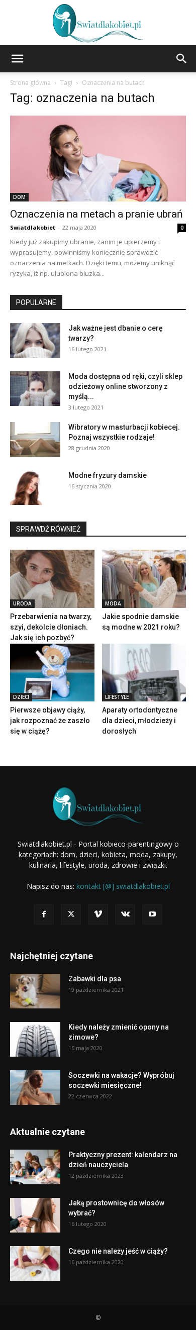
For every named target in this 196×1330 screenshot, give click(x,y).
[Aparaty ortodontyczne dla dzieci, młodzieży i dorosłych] (144, 672)
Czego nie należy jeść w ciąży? (118, 1251)
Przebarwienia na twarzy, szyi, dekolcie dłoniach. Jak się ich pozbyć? (50, 627)
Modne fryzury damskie (107, 475)
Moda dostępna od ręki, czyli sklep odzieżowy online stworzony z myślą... (125, 386)
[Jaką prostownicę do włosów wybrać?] (35, 1215)
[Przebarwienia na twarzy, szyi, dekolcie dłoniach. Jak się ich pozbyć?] (52, 578)
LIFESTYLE (117, 696)
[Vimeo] (98, 914)
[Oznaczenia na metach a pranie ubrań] (98, 158)
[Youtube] (152, 914)
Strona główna (30, 82)
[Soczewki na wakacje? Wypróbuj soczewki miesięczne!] (35, 1087)
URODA (22, 603)
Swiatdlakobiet (32, 227)
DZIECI (21, 696)
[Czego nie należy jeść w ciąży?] (35, 1263)
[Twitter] (71, 914)
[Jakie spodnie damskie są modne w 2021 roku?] (144, 578)
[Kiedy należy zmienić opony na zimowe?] (35, 1039)
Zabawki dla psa (94, 979)
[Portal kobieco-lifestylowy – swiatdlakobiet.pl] (98, 23)
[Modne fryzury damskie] (35, 487)
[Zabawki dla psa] (35, 991)
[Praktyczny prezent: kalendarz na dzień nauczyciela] (35, 1167)
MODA (113, 603)
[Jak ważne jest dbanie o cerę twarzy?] (35, 340)
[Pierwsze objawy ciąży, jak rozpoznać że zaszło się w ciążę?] (52, 672)
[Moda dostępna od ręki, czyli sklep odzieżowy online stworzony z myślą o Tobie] (35, 388)
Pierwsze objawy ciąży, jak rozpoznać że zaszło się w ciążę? (50, 720)
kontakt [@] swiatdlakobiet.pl (123, 886)
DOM (19, 196)
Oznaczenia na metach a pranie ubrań (96, 214)
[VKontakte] (125, 914)
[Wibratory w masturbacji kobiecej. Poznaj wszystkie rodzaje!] (35, 439)
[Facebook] (44, 914)
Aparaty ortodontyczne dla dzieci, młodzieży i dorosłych (139, 720)
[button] (17, 58)
